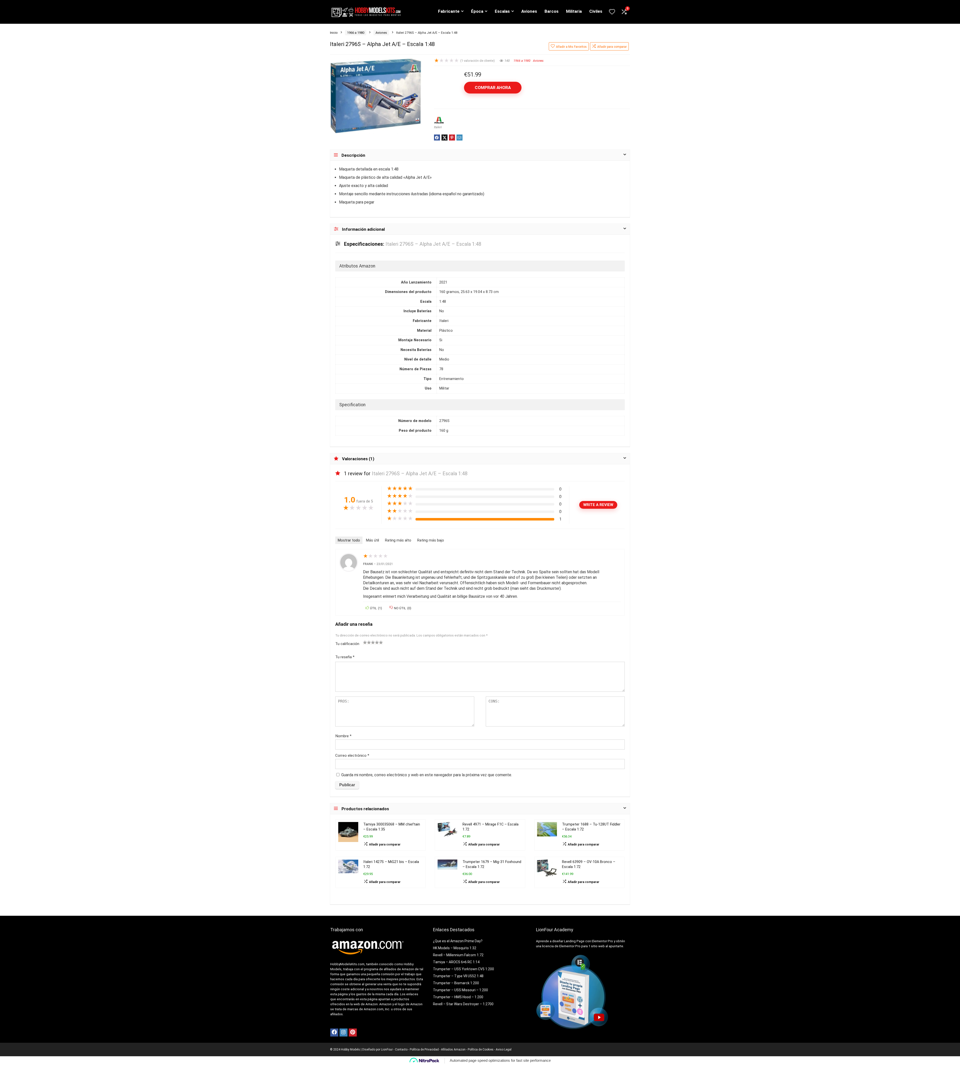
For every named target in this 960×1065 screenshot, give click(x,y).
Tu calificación (347, 644)
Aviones (529, 11)
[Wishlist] (612, 12)
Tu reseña (344, 657)
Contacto (401, 1049)
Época (477, 11)
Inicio (334, 32)
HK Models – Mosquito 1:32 (454, 948)
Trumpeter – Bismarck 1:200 (456, 983)
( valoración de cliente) (477, 60)
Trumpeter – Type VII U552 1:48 (458, 976)
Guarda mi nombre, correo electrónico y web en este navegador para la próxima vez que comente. (426, 774)
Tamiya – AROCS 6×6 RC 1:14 (456, 962)
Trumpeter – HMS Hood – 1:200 (458, 997)
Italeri (438, 127)
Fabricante (449, 11)
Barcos (551, 11)
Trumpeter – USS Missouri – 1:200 (460, 990)
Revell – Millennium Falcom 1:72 (458, 955)
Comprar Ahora (493, 87)
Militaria (574, 11)
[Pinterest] (353, 1032)
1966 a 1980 (355, 32)
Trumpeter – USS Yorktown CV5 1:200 (463, 969)
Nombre (343, 736)
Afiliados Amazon (453, 1049)
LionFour (386, 1049)
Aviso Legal (504, 1049)
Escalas (502, 11)
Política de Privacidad (424, 1049)
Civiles (595, 11)
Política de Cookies (481, 1049)
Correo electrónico (352, 755)
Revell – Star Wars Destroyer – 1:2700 (463, 1004)
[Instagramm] (344, 1032)
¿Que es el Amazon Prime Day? (457, 941)
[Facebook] (334, 1032)
